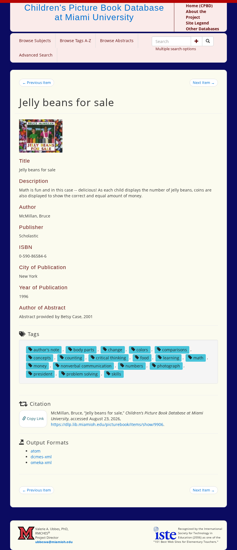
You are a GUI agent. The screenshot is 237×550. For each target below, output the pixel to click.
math (198, 357)
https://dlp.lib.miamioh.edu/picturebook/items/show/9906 (107, 424)
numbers (134, 365)
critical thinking (111, 357)
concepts (42, 357)
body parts (83, 349)
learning (171, 357)
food (144, 357)
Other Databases (202, 28)
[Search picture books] (208, 41)
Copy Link (35, 418)
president (43, 373)
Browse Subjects (35, 40)
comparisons (174, 349)
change (115, 349)
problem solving (82, 373)
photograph (168, 365)
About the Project (196, 14)
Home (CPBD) (199, 5)
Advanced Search (36, 55)
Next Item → (204, 82)
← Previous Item (36, 82)
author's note (46, 349)
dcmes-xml (41, 456)
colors (142, 349)
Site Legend (197, 23)
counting (73, 357)
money (40, 365)
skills (116, 373)
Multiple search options (175, 48)
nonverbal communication (86, 365)
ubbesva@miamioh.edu (54, 542)
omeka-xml (41, 462)
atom (35, 451)
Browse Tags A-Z (75, 40)
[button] (196, 41)
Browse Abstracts (117, 40)
